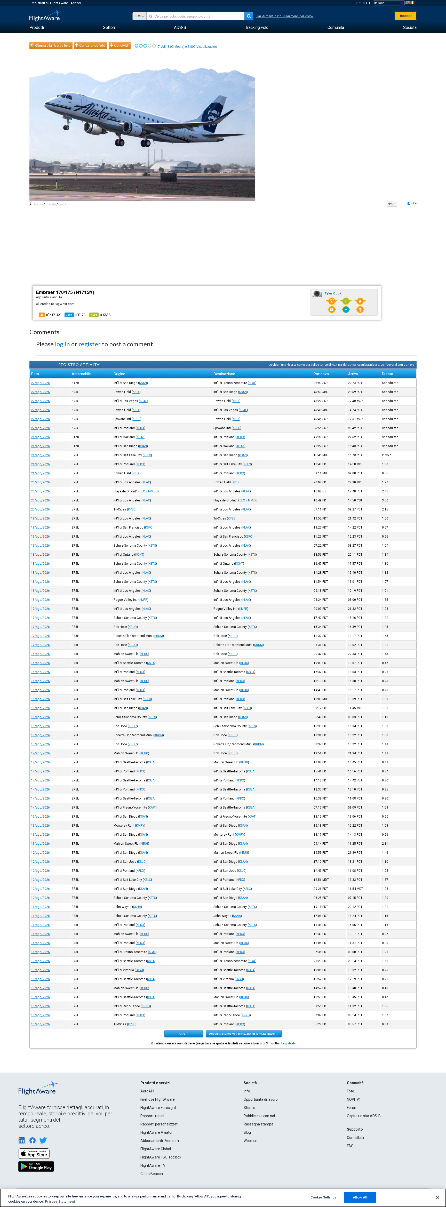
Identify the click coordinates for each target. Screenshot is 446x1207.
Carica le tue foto (92, 45)
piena (62, 204)
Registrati (288, 1043)
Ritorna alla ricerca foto (52, 45)
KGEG (136, 419)
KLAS (143, 401)
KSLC (147, 455)
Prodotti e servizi (155, 1083)
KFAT (252, 383)
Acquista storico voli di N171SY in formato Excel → (243, 1033)
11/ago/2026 (40, 907)
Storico (249, 1108)
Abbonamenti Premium (159, 1141)
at (100, 315)
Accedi (75, 3)
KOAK (141, 437)
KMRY (140, 825)
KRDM (158, 636)
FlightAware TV (152, 1165)
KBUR (133, 627)
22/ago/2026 (40, 383)
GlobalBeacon (151, 1174)
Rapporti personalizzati (159, 1124)
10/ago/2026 (40, 961)
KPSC (132, 509)
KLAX (146, 482)
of (75, 315)
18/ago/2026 (40, 554)
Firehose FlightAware (157, 1099)
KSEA (151, 663)
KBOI (136, 392)
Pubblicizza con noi (259, 1116)
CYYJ (139, 970)
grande (51, 204)
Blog (247, 1132)
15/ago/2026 (40, 726)
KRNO (146, 1006)
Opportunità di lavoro (261, 1099)
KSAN (143, 383)
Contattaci (355, 1138)
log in (62, 344)
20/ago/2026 (40, 482)
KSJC (142, 862)
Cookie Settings (323, 1197)
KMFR (143, 600)
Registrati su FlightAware (49, 3)
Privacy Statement (60, 1201)
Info (247, 1091)
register (89, 344)
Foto (350, 1091)
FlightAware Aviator (156, 1132)
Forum (352, 1108)
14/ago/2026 (40, 753)
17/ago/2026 (40, 609)
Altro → (184, 1033)
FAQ (350, 1146)
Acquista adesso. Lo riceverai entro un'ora (386, 364)
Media (38, 204)
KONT (139, 554)
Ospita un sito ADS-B (364, 1116)
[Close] (437, 1197)
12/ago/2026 (40, 852)
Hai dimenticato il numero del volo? (285, 16)
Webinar (250, 1141)
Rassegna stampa (258, 1124)
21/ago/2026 (40, 437)
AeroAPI (147, 1091)
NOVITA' (353, 1099)
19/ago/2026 (40, 518)
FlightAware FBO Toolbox (160, 1157)
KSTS (152, 545)
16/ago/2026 (40, 654)
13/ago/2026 (40, 816)
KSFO (149, 527)
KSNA (137, 907)
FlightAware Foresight (158, 1108)
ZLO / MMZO (148, 491)
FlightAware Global (155, 1149)
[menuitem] (36, 27)
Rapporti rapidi (152, 1116)
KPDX (140, 428)
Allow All (360, 1197)
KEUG (144, 654)
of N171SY (51, 315)
